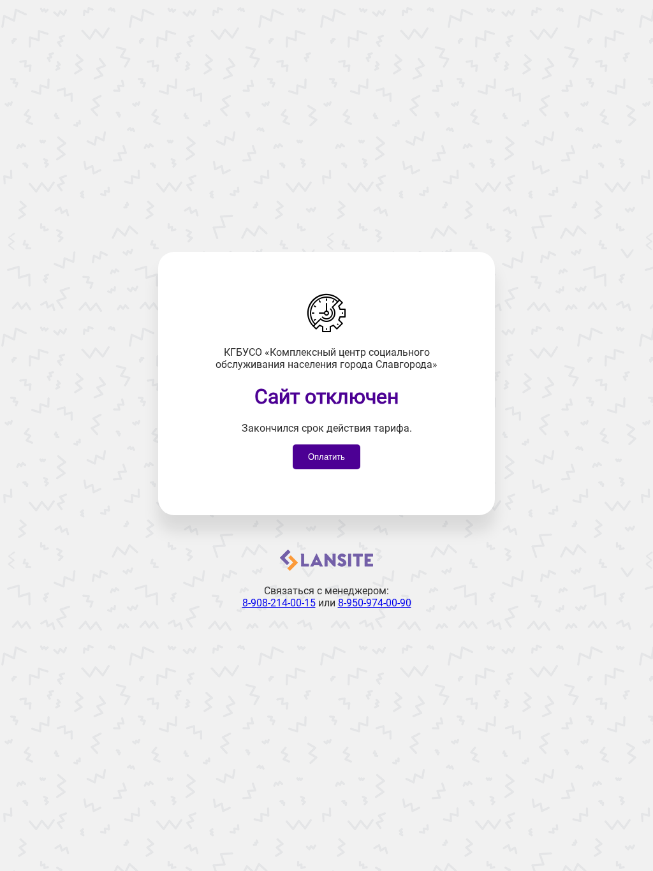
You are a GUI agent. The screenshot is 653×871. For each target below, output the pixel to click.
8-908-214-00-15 (279, 603)
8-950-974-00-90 (374, 603)
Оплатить (326, 457)
